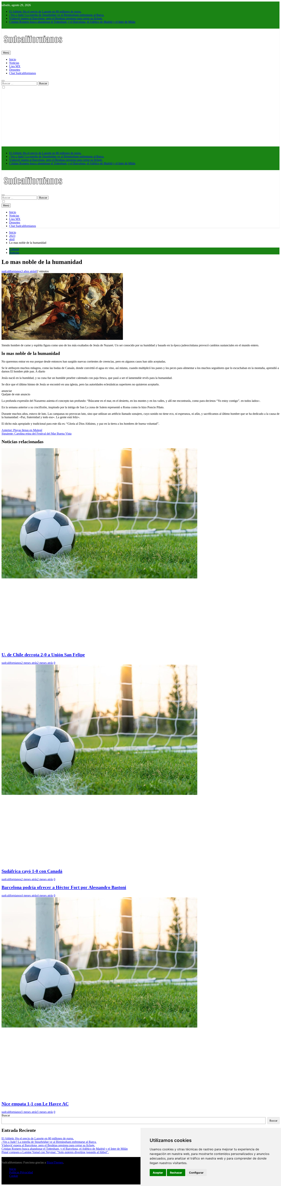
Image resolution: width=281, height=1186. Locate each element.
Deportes (14, 69)
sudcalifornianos (11, 271)
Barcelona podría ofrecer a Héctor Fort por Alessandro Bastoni (64, 887)
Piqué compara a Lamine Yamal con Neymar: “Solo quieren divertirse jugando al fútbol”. (55, 1152)
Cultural (14, 249)
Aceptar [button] (158, 1172)
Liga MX (14, 66)
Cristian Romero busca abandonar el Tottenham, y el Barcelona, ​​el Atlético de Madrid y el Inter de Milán (72, 21)
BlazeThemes (55, 1162)
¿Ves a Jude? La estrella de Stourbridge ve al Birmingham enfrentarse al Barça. (56, 15)
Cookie (13, 1175)
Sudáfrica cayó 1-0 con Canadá (32, 871)
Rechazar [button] (176, 1172)
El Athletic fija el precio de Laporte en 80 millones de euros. (45, 11)
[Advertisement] (140, 118)
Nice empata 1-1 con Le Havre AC (35, 1103)
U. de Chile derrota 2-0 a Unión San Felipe (43, 654)
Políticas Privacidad (21, 1172)
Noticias (14, 62)
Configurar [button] (196, 1172)
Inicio (12, 59)
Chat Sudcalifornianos (22, 73)
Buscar (6, 1115)
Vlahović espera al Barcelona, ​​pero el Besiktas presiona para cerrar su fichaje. (56, 18)
